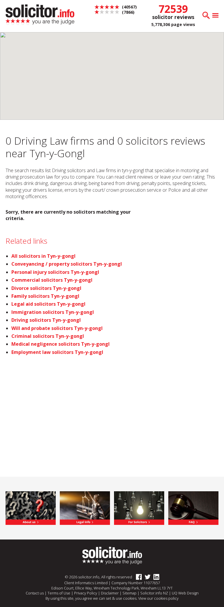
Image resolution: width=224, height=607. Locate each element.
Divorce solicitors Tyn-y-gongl (46, 288)
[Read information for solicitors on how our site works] (139, 507)
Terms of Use (59, 593)
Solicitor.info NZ (154, 593)
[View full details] (193, 507)
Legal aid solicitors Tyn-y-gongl (48, 304)
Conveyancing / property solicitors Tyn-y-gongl (66, 264)
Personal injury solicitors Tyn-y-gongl (55, 272)
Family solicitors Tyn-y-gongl (45, 296)
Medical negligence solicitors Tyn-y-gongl (60, 344)
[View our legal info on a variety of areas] (85, 507)
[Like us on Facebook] (137, 577)
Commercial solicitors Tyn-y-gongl (51, 280)
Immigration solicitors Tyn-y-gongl (52, 312)
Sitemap (129, 593)
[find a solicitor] (112, 555)
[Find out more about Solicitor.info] (30, 507)
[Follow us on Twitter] (146, 577)
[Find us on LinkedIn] (154, 577)
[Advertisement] (186, 241)
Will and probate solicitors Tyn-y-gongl (57, 328)
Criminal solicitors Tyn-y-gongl (47, 336)
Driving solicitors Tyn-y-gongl (46, 320)
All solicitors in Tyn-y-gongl (43, 256)
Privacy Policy (85, 593)
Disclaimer (110, 593)
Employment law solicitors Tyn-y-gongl (57, 352)
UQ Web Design (185, 593)
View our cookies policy (158, 598)
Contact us (35, 593)
